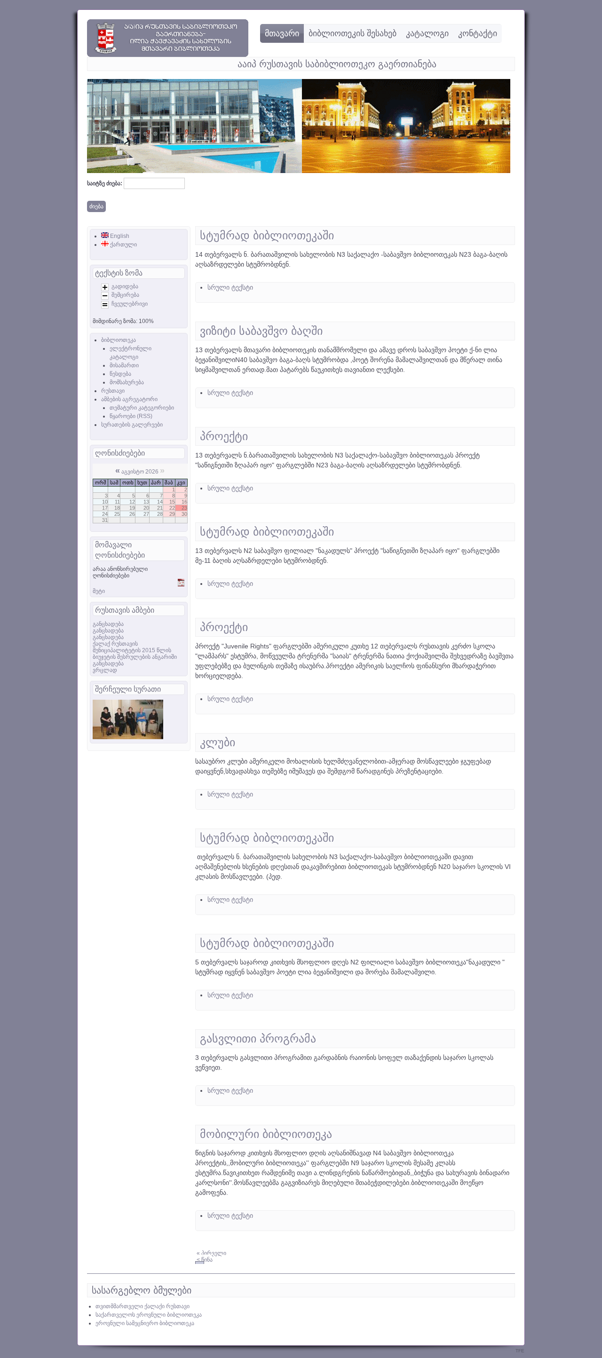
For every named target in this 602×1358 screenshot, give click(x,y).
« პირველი (211, 1253)
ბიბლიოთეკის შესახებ (352, 33)
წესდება (120, 374)
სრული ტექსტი (230, 287)
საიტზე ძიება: (105, 183)
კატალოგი (427, 33)
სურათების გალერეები (132, 424)
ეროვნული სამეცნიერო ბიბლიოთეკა (144, 1323)
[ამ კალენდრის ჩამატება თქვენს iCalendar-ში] (181, 584)
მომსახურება (127, 382)
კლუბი (217, 742)
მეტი (99, 591)
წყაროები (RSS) (131, 416)
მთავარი (282, 33)
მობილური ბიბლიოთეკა (266, 1134)
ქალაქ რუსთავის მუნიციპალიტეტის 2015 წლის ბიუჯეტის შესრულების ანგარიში (135, 650)
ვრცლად (105, 670)
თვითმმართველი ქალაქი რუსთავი (142, 1306)
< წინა (205, 1259)
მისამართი (124, 365)
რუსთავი (113, 390)
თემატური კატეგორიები (142, 407)
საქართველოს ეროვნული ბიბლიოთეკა (148, 1314)
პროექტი (224, 436)
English (119, 236)
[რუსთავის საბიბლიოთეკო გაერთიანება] (167, 55)
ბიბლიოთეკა (118, 340)
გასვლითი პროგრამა (258, 1038)
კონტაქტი (477, 33)
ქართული (123, 244)
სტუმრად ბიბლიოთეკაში (267, 235)
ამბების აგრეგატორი (129, 399)
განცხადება (108, 624)
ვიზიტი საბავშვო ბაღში (261, 330)
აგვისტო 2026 (139, 471)
